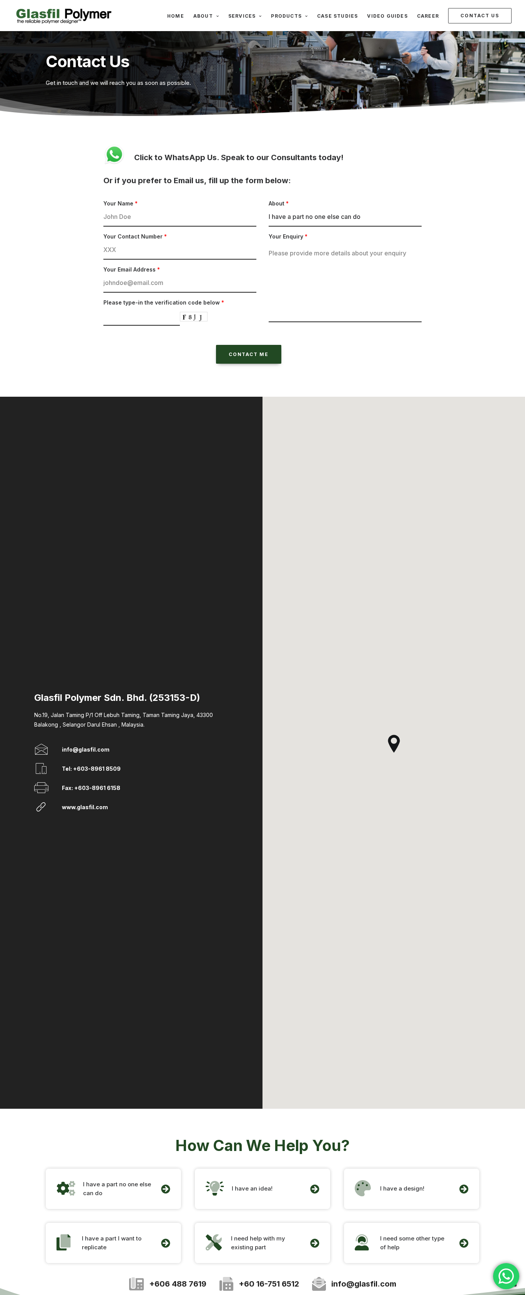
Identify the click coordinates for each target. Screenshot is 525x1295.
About (203, 16)
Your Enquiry (288, 236)
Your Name (120, 203)
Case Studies (337, 16)
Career (428, 16)
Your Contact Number (135, 236)
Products (286, 16)
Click (144, 157)
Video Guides (387, 16)
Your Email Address (131, 269)
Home (175, 16)
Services (242, 16)
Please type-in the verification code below (163, 302)
